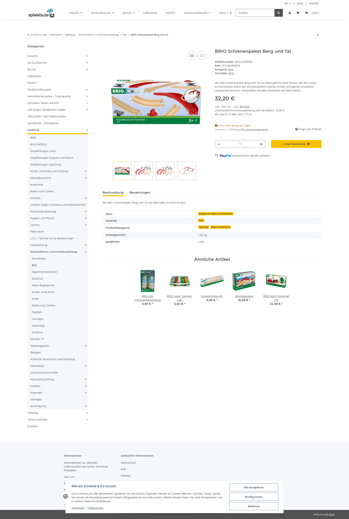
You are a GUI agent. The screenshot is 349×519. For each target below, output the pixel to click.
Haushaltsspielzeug (42, 379)
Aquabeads (39, 258)
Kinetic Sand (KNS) (43, 292)
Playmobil (36, 392)
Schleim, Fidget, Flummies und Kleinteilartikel (58, 204)
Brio (230, 69)
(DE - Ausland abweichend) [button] (254, 129)
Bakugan (35, 352)
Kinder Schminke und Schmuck (49, 171)
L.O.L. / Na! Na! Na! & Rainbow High (52, 238)
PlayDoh (37, 312)
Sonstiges (37, 319)
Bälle (33, 137)
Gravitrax (37, 278)
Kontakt (314, 3)
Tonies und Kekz (37, 419)
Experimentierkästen (44, 272)
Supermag (38, 325)
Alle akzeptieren (254, 487)
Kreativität (36, 184)
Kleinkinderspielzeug (43, 211)
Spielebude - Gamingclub (42, 123)
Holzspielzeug (38, 245)
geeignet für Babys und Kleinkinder (215, 213)
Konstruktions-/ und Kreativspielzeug (53, 251)
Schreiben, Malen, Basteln (43, 103)
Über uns (69, 477)
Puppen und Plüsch (42, 218)
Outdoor (35, 386)
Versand (245, 106)
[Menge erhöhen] (261, 144)
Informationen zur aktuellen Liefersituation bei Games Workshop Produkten (86, 466)
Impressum (78, 507)
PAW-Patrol (37, 231)
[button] (290, 13)
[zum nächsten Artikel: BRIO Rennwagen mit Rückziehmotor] (318, 35)
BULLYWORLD (38, 144)
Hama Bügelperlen (43, 285)
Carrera (35, 225)
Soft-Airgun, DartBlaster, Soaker (46, 109)
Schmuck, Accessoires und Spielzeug (52, 359)
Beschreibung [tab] (113, 192)
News (300, 3)
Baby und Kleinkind (220, 227)
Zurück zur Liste (38, 34)
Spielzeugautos (39, 345)
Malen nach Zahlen (42, 191)
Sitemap (126, 475)
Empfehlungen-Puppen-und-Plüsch (51, 157)
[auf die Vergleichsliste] (192, 56)
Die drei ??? (37, 339)
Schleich (35, 198)
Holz (201, 220)
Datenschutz (95, 507)
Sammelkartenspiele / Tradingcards (49, 96)
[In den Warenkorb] (105, 47)
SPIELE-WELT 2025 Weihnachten (46, 116)
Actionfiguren (38, 406)
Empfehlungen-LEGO (43, 151)
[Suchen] (278, 13)
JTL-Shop (330, 514)
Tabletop (32, 413)
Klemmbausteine (40, 178)
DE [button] (286, 3)
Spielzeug (203, 227)
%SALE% (32, 56)
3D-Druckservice (37, 62)
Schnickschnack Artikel (44, 372)
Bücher (31, 69)
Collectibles (34, 76)
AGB (123, 469)
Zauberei (37, 332)
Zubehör (32, 426)
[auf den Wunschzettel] (201, 56)
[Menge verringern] (219, 144)
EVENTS (32, 83)
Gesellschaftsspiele (39, 89)
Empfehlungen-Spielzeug (45, 164)
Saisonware (37, 366)
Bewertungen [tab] (139, 192)
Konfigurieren (253, 496)
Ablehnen (254, 506)
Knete (35, 298)
